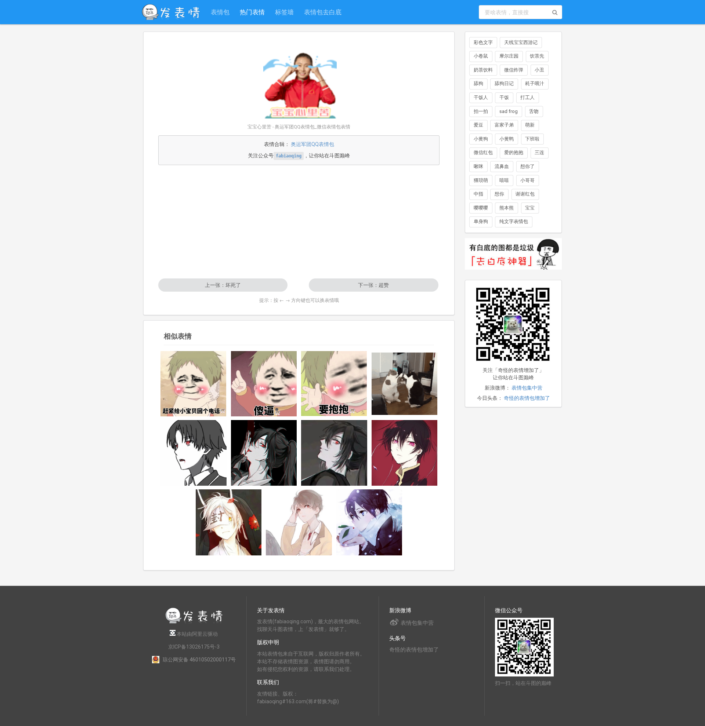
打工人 (527, 97)
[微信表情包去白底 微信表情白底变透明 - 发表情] (513, 273)
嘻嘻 (504, 180)
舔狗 (478, 83)
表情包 (220, 12)
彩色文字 (483, 42)
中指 (478, 194)
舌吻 (534, 111)
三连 (539, 152)
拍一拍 (481, 111)
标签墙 (284, 12)
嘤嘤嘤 (481, 208)
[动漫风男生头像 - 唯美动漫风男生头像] (193, 453)
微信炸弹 (513, 70)
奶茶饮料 (483, 70)
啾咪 (478, 166)
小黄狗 (481, 139)
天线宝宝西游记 (521, 42)
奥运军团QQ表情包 (312, 144)
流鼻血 (502, 166)
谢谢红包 (525, 194)
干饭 (504, 97)
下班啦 (532, 139)
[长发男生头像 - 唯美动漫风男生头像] (264, 453)
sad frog (508, 111)
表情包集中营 (526, 388)
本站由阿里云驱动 (197, 634)
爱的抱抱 (513, 152)
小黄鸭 (506, 139)
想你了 (527, 166)
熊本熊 (506, 208)
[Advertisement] (299, 221)
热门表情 (252, 12)
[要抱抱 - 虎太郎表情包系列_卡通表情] (334, 383)
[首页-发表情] (194, 622)
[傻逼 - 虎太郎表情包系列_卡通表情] (264, 383)
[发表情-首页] (170, 12)
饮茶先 (537, 56)
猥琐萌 (481, 180)
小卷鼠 (481, 56)
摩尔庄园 (508, 56)
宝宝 (530, 208)
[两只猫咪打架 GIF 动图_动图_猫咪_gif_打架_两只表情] (405, 384)
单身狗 (481, 221)
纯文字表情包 (513, 221)
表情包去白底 (322, 12)
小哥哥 (527, 180)
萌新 (530, 125)
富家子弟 (504, 125)
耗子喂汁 (534, 83)
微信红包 (483, 152)
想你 (499, 194)
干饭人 (481, 97)
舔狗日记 (504, 83)
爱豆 (478, 125)
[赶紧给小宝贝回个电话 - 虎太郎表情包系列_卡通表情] (193, 383)
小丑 (539, 70)
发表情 (264, 621)
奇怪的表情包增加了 (527, 398)
